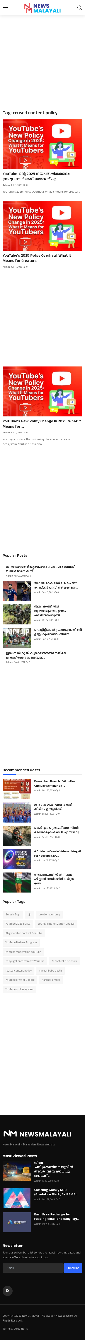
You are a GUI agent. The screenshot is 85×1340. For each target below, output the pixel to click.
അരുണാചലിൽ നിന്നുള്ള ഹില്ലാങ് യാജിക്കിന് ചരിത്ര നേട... (54, 879)
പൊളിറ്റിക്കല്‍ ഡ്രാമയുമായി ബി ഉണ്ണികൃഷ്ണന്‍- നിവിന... (58, 632)
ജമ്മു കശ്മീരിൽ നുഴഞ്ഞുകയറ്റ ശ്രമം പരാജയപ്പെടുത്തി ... (50, 611)
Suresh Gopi (12, 915)
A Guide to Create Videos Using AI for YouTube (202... (57, 853)
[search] (79, 8)
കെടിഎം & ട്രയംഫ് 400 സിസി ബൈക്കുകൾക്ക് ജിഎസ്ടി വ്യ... (57, 830)
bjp (29, 915)
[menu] (5, 8)
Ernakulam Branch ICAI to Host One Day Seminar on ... (55, 783)
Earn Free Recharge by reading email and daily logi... (56, 1216)
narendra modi (51, 980)
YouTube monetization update (56, 924)
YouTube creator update (19, 980)
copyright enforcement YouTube (24, 961)
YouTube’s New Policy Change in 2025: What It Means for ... (42, 424)
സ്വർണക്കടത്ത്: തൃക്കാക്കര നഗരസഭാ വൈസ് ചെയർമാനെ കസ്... (40, 569)
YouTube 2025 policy (17, 924)
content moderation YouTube (23, 952)
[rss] (8, 1291)
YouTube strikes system (19, 989)
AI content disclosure (64, 961)
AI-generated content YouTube (23, 933)
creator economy (49, 915)
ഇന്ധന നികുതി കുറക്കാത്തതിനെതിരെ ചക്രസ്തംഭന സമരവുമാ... (36, 655)
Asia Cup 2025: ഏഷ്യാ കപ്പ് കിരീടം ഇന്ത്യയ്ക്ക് (53, 807)
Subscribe (73, 1268)
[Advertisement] (42, 62)
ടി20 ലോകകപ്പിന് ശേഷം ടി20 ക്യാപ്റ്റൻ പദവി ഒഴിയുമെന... (56, 585)
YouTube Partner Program (21, 942)
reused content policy (18, 971)
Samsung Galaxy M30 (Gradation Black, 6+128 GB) (55, 1192)
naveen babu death (50, 971)
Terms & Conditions (15, 1329)
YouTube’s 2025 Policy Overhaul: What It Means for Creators (37, 258)
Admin (6, 185)
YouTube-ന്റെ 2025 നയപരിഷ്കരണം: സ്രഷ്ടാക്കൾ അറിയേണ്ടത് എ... (36, 176)
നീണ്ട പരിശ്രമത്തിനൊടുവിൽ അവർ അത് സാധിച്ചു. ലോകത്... (53, 1169)
